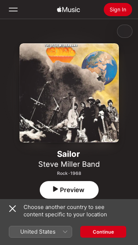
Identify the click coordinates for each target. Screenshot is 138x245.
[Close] (12, 208)
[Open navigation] (13, 9)
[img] (68, 9)
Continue (103, 232)
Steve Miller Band (69, 164)
